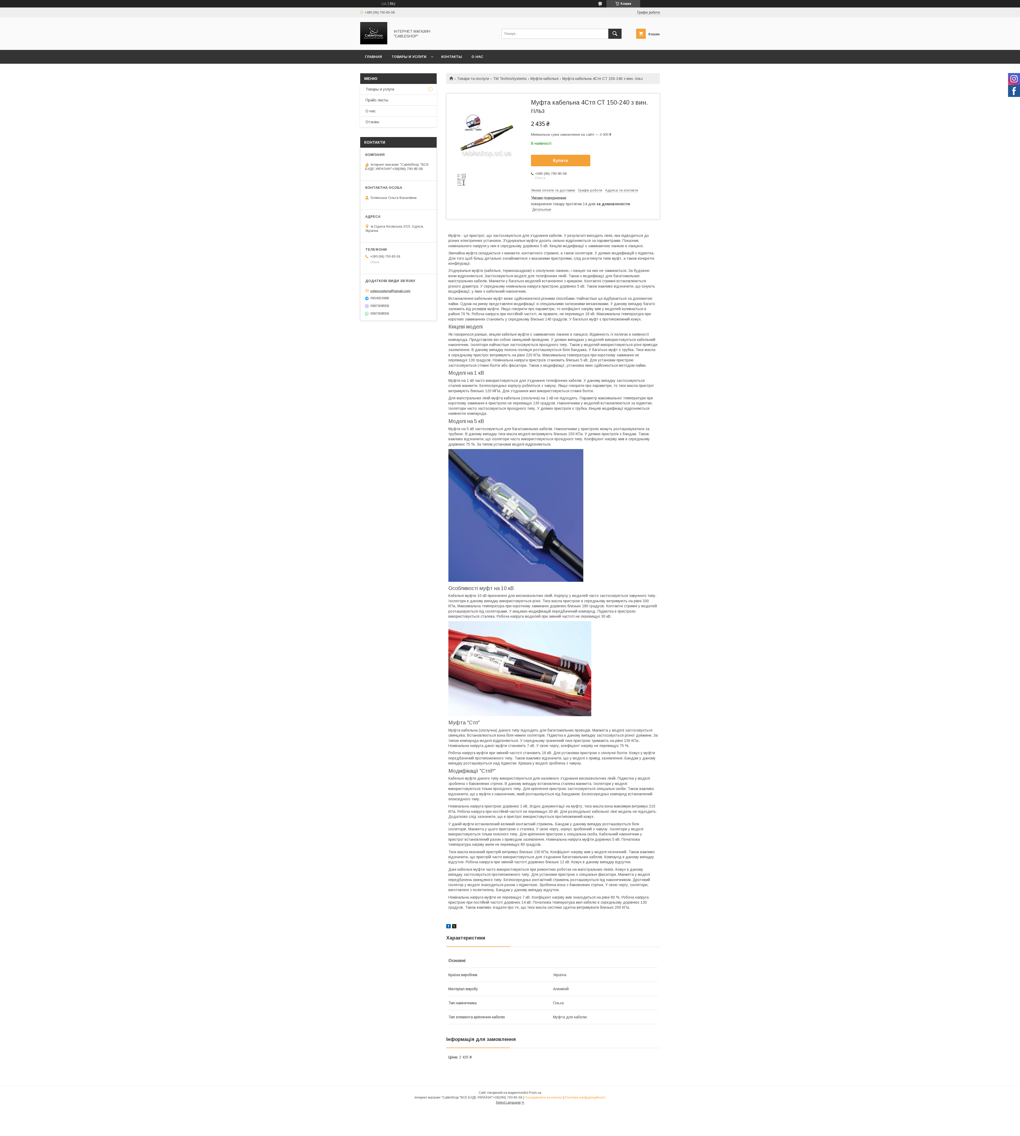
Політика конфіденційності (585, 1097)
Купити (560, 160)
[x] (454, 927)
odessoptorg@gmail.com (390, 291)
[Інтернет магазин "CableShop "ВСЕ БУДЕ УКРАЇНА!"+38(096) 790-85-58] (373, 43)
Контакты (451, 57)
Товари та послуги (473, 78)
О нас (477, 57)
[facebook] (448, 927)
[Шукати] (615, 34)
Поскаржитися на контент (544, 1097)
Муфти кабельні (544, 78)
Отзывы (372, 122)
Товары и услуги (409, 57)
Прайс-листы (377, 100)
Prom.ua (535, 1093)
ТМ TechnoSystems (510, 78)
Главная (373, 57)
